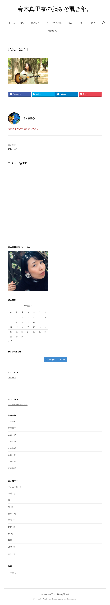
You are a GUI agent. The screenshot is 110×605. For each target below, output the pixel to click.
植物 (10, 526)
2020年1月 (12, 434)
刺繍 (10, 493)
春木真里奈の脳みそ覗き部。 (55, 9)
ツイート (12, 377)
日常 (10, 513)
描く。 (83, 23)
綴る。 (23, 23)
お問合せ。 (53, 30)
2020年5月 (12, 421)
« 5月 (10, 340)
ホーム (11, 23)
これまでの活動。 (55, 23)
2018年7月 (12, 461)
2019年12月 (13, 441)
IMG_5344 (13, 148)
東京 (10, 520)
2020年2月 (12, 428)
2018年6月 (12, 468)
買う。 (94, 23)
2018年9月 (12, 448)
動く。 (72, 23)
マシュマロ (13, 486)
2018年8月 (12, 454)
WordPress (47, 598)
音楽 (10, 553)
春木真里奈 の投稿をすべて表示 (23, 129)
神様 (10, 540)
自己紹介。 (36, 23)
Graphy (61, 598)
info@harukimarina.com (18, 404)
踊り (10, 547)
